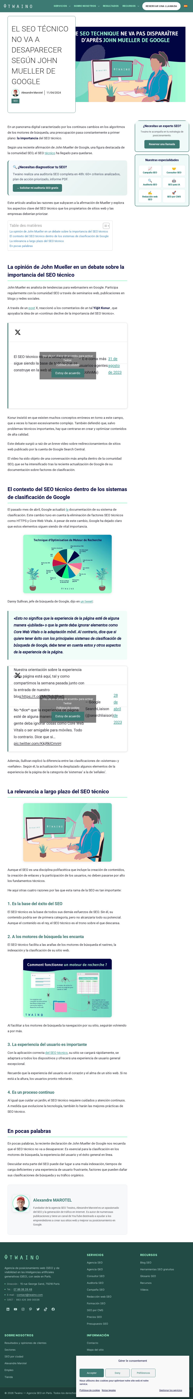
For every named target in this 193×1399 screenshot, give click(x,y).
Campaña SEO (150, 170)
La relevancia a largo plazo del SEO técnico (37, 241)
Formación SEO (96, 1303)
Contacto (92, 1342)
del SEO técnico (56, 1053)
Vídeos (144, 1289)
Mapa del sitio (95, 1349)
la (67, 509)
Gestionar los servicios (170, 1390)
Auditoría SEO (150, 182)
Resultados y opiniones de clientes (25, 1342)
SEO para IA (174, 182)
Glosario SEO (148, 1276)
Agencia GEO (95, 1269)
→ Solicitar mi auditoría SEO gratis (37, 187)
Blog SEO (145, 1262)
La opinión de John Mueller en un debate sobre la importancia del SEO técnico (59, 231)
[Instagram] (23, 1309)
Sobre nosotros (85, 6)
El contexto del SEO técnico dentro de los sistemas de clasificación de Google (59, 236)
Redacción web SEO (150, 196)
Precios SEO (94, 1316)
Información (98, 1335)
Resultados (111, 6)
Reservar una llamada (161, 6)
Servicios (60, 6)
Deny (117, 1373)
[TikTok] (45, 1309)
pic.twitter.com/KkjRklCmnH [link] (37, 743)
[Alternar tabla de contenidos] (104, 226)
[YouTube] (15, 1309)
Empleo (9, 1370)
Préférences (143, 1373)
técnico (50, 153)
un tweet (86, 601)
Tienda (9, 1376)
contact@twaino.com (30, 1294)
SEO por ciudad (14, 1356)
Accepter (91, 1373)
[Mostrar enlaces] (70, 6)
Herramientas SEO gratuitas (157, 1269)
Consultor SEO (174, 170)
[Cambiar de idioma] (185, 6)
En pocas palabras (21, 246)
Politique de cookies (90, 1390)
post (31, 308)
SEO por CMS (174, 194)
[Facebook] (53, 1309)
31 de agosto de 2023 (115, 365)
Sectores (10, 1349)
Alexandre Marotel (32, 92)
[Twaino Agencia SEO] (21, 1257)
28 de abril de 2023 (118, 708)
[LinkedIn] (8, 1309)
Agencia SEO (95, 1262)
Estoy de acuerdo (67, 373)
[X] (38, 1309)
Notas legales (109, 1390)
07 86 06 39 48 (23, 1289)
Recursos (129, 6)
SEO (15, 101)
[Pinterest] (30, 1309)
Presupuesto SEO (97, 1323)
